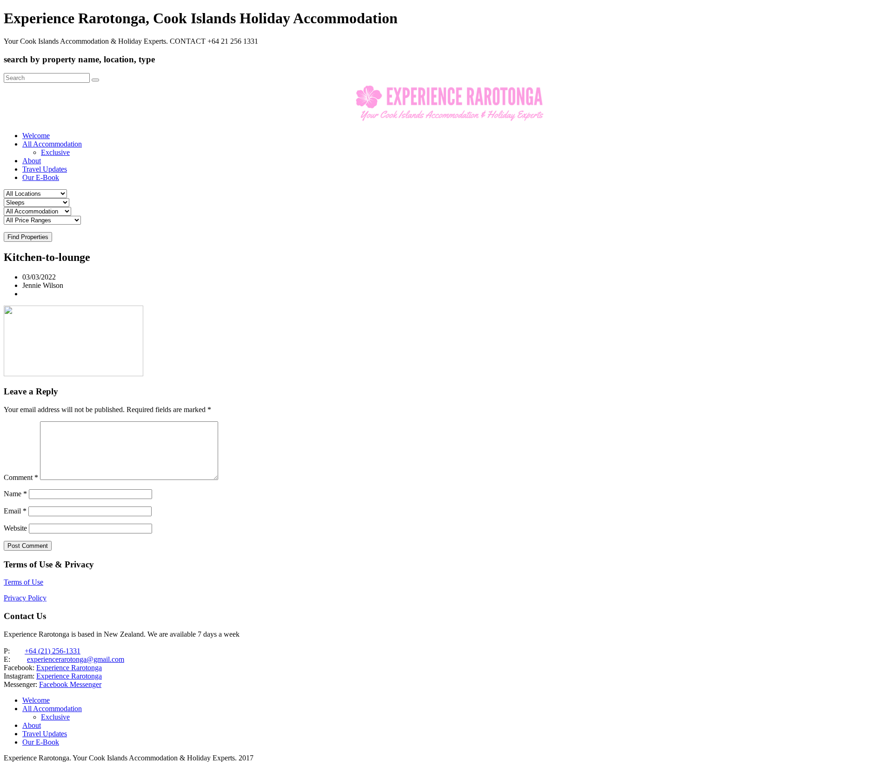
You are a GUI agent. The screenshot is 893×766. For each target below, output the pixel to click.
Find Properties (27, 236)
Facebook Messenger (70, 684)
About (31, 161)
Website (15, 528)
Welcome (36, 136)
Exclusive (55, 152)
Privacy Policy (25, 598)
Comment (21, 477)
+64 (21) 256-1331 (52, 651)
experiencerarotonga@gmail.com (75, 659)
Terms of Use (23, 582)
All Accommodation (52, 144)
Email (15, 511)
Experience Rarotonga (69, 668)
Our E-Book (40, 177)
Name (15, 494)
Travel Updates (44, 169)
